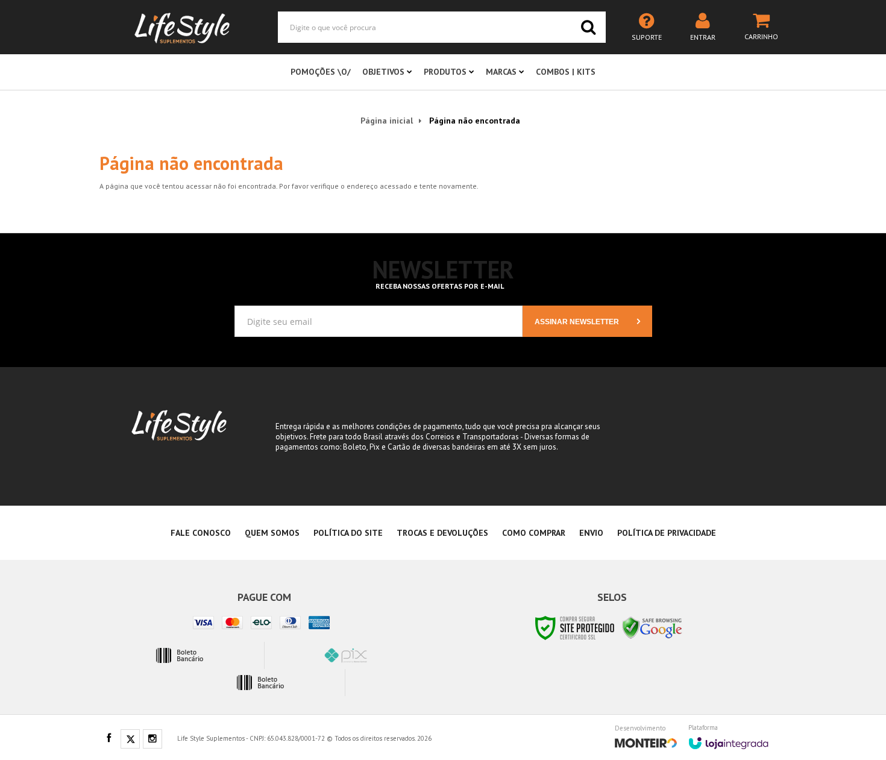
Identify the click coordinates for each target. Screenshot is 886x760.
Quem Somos (272, 532)
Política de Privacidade (666, 532)
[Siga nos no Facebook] (108, 739)
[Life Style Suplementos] (182, 27)
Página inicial (386, 120)
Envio (591, 532)
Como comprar (533, 532)
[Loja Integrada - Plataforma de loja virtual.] (728, 739)
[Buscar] (588, 27)
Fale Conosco (201, 532)
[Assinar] (587, 321)
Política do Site (348, 532)
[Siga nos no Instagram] (152, 739)
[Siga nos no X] (130, 739)
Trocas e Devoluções (442, 532)
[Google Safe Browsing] (652, 627)
